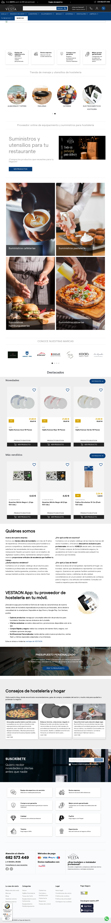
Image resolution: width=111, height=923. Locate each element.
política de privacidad (91, 764)
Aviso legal (59, 890)
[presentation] (37, 2)
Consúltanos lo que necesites (16, 865)
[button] (52, 113)
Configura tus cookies (64, 901)
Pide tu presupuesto (55, 668)
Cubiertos (42, 890)
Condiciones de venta (63, 893)
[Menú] (11, 903)
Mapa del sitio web (12, 890)
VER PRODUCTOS (20, 169)
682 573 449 (17, 858)
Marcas (8, 893)
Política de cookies (62, 896)
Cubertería (43, 898)
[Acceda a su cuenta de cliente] (97, 8)
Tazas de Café (27, 896)
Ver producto (24, 444)
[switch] (7, 918)
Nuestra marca (11, 901)
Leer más (10, 737)
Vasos (24, 890)
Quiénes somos (11, 899)
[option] (55, 35)
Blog (7, 896)
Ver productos (96, 381)
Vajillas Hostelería (28, 893)
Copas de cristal (45, 904)
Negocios (42, 901)
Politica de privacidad (63, 899)
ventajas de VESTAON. (34, 641)
